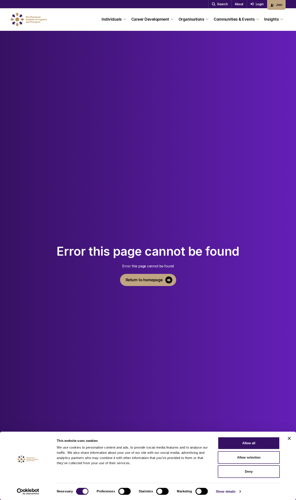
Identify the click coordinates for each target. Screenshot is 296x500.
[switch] (124, 491)
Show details (226, 491)
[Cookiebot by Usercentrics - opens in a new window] (28, 491)
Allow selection (249, 457)
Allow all (248, 443)
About (239, 4)
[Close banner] (289, 438)
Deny (249, 471)
